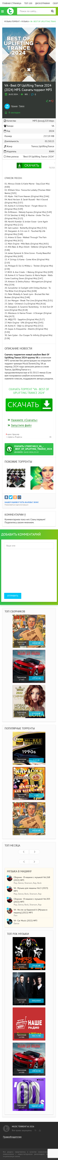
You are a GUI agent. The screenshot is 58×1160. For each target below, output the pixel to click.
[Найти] (52, 11)
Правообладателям (12, 1137)
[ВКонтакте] (6, 497)
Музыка (14, 106)
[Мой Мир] (19, 497)
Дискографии (42, 3)
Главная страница (11, 3)
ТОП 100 (28, 3)
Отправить (12, 596)
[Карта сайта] (39, 1129)
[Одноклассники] (15, 497)
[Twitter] (10, 497)
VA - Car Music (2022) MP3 (25, 920)
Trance (21, 106)
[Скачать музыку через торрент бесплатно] (10, 11)
